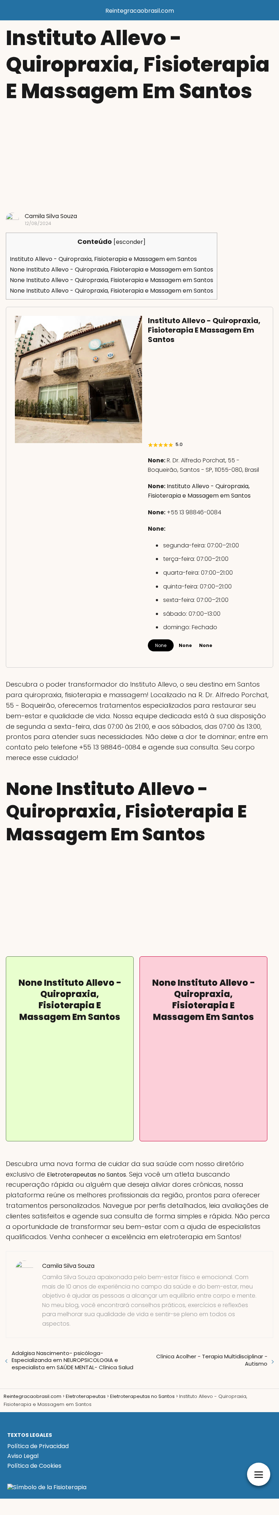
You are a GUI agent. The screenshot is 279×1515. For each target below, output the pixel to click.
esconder (129, 242)
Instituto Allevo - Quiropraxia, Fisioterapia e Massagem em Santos (103, 259)
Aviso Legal (23, 1456)
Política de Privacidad (38, 1446)
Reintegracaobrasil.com (139, 11)
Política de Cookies (34, 1466)
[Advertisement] (139, 158)
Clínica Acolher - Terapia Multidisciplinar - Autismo (211, 1360)
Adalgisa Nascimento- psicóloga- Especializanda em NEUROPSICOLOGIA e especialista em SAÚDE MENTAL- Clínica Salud (72, 1360)
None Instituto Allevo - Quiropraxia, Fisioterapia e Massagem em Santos (111, 269)
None (160, 645)
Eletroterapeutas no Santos (86, 1174)
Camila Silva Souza (51, 216)
